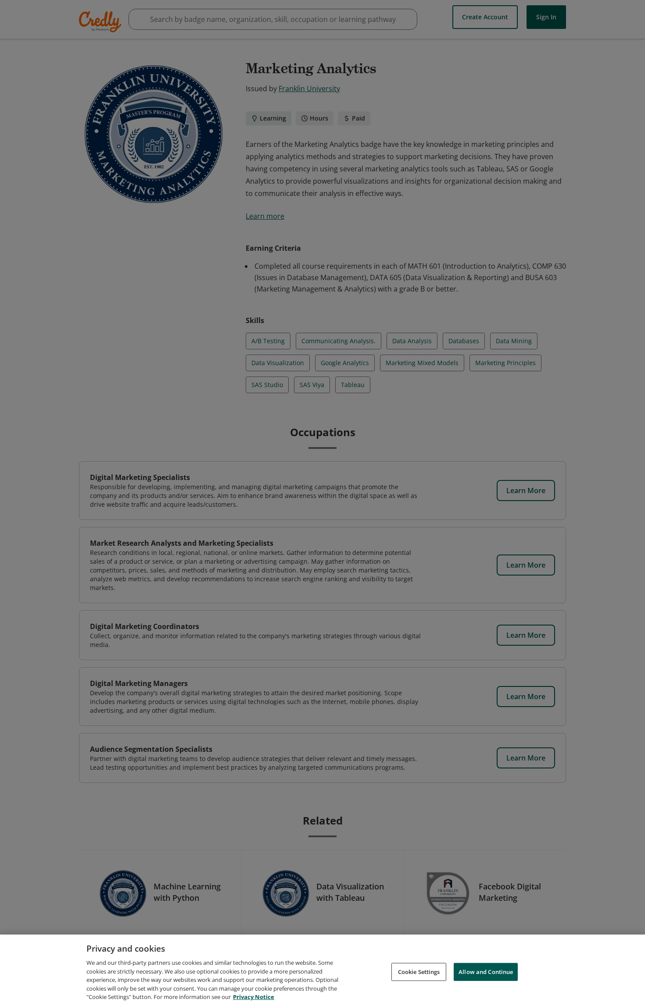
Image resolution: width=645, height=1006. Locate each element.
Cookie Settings (419, 971)
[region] (322, 970)
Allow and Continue (486, 971)
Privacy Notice (253, 997)
